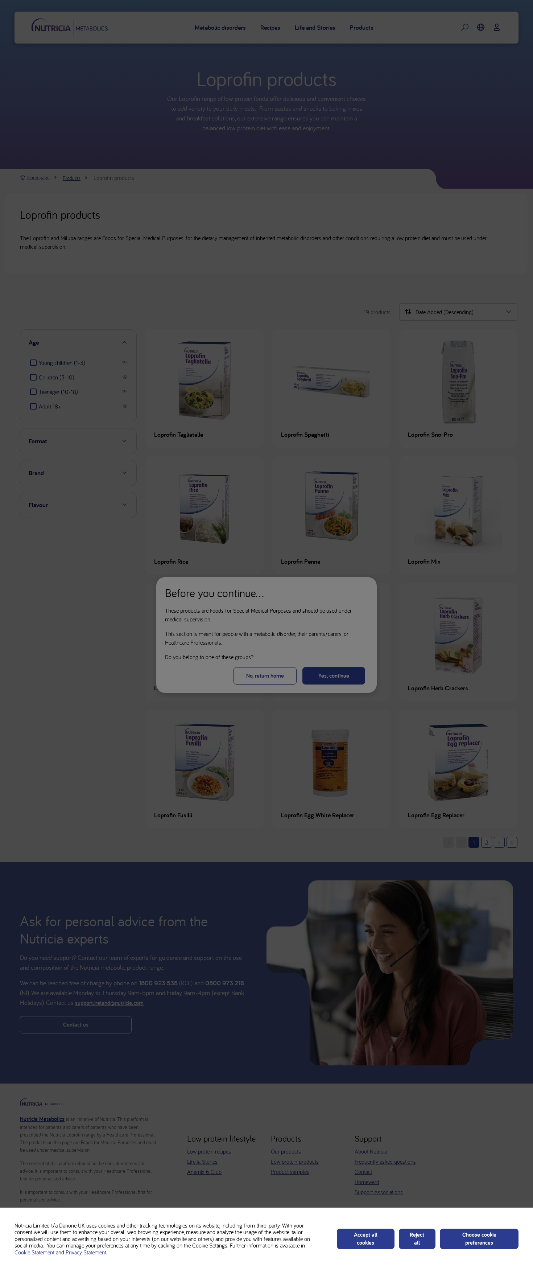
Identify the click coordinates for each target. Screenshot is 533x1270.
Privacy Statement (86, 1252)
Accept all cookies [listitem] (365, 1238)
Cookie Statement (34, 1252)
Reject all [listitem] (417, 1238)
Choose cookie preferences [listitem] (479, 1238)
